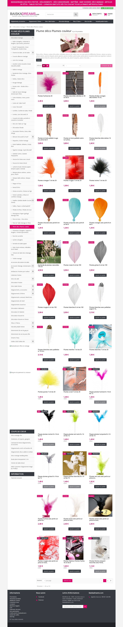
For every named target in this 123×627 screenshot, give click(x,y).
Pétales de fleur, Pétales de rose (22, 210)
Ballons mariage (17, 69)
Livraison (12, 604)
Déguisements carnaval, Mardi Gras (21, 297)
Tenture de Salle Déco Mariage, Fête (21, 254)
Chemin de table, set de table (21, 52)
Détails (39, 60)
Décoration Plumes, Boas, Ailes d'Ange (21, 132)
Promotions (13, 597)
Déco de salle (88, 21)
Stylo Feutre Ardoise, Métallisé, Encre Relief (21, 248)
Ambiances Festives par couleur (20, 271)
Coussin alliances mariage (20, 56)
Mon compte (96, 13)
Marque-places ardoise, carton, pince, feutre (21, 173)
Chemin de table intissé (18, 463)
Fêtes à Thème (77, 21)
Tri (63, 65)
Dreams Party (15, 338)
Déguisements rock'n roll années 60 (21, 448)
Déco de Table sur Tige (19, 124)
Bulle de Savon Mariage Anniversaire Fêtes (18, 93)
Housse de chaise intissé (19, 163)
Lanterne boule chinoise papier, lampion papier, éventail (21, 168)
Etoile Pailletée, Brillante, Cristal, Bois (21, 145)
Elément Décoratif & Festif (20, 137)
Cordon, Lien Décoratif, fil (20, 114)
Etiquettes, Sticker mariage (20, 140)
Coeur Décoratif (17, 107)
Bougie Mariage (17, 82)
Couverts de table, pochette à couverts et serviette (20, 119)
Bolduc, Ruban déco (18, 79)
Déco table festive (50, 21)
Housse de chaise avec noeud (21, 159)
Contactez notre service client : (91, 8)
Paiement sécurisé (16, 478)
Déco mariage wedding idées (19, 455)
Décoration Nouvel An (17, 316)
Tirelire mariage (17, 258)
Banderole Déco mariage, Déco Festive (21, 74)
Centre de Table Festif (18, 103)
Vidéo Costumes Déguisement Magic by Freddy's (22, 467)
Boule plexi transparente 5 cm (20, 459)
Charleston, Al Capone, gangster (20, 439)
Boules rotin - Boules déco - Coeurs (20, 87)
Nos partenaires (14, 611)
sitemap (12, 616)
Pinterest (41, 600)
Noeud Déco (16, 187)
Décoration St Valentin (17, 312)
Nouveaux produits (15, 599)
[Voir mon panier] (105, 14)
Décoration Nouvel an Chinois (20, 319)
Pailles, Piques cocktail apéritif (21, 206)
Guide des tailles (14, 615)
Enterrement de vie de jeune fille (20, 334)
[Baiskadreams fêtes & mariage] (22, 357)
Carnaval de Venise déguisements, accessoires (21, 443)
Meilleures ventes (15, 600)
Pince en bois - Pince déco (20, 219)
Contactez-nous (14, 602)
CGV (11, 607)
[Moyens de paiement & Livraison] (22, 400)
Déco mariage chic (16, 435)
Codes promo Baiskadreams (18, 613)
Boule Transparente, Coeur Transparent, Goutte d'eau (19, 48)
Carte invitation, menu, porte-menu (20, 98)
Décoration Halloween (17, 308)
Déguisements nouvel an (18, 304)
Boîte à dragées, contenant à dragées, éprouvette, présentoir (20, 42)
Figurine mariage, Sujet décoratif (22, 150)
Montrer (39, 580)
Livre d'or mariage (17, 60)
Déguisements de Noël (17, 301)
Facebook (41, 597)
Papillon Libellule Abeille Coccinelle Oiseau (22, 201)
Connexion (95, 15)
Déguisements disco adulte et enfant (22, 452)
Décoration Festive (16, 282)
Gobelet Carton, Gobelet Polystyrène (19, 154)
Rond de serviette (17, 236)
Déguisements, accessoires (18, 21)
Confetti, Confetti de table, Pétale (22, 111)
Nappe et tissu (16, 183)
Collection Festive (16, 275)
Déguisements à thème (35, 21)
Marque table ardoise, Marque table (20, 179)
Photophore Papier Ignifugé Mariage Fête (20, 214)
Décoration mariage (64, 21)
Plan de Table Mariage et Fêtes (21, 223)
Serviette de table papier (19, 243)
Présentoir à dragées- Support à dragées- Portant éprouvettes (21, 231)
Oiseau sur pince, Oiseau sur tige (22, 191)
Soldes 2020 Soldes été (18, 341)
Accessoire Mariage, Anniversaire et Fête (21, 267)
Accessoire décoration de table (20, 262)
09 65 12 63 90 (106, 597)
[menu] (90, 14)
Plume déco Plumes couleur (20, 227)
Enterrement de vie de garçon (19, 330)
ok (85, 606)
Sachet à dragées (17, 240)
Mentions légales (15, 606)
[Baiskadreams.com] (26, 14)
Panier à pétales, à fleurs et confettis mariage (20, 196)
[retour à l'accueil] (10, 27)
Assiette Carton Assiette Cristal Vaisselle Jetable (21, 65)
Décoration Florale (18, 127)
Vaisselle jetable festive (102, 21)
